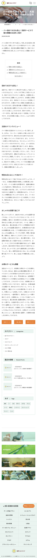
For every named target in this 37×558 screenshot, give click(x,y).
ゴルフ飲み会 (8, 351)
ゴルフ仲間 (8, 348)
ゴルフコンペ (8, 342)
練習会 (10, 407)
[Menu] (34, 3)
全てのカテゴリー (9, 336)
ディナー (6, 411)
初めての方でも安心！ (15, 67)
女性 (13, 403)
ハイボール (17, 407)
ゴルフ (6, 339)
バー (9, 403)
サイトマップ (28, 544)
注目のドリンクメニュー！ (17, 70)
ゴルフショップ (25, 407)
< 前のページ (6, 322)
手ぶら (28, 403)
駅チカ (18, 403)
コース (5, 407)
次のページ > (30, 322)
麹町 (5, 403)
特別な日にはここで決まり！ (18, 73)
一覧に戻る (18, 322)
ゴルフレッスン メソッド (11, 345)
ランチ (11, 411)
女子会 (23, 403)
